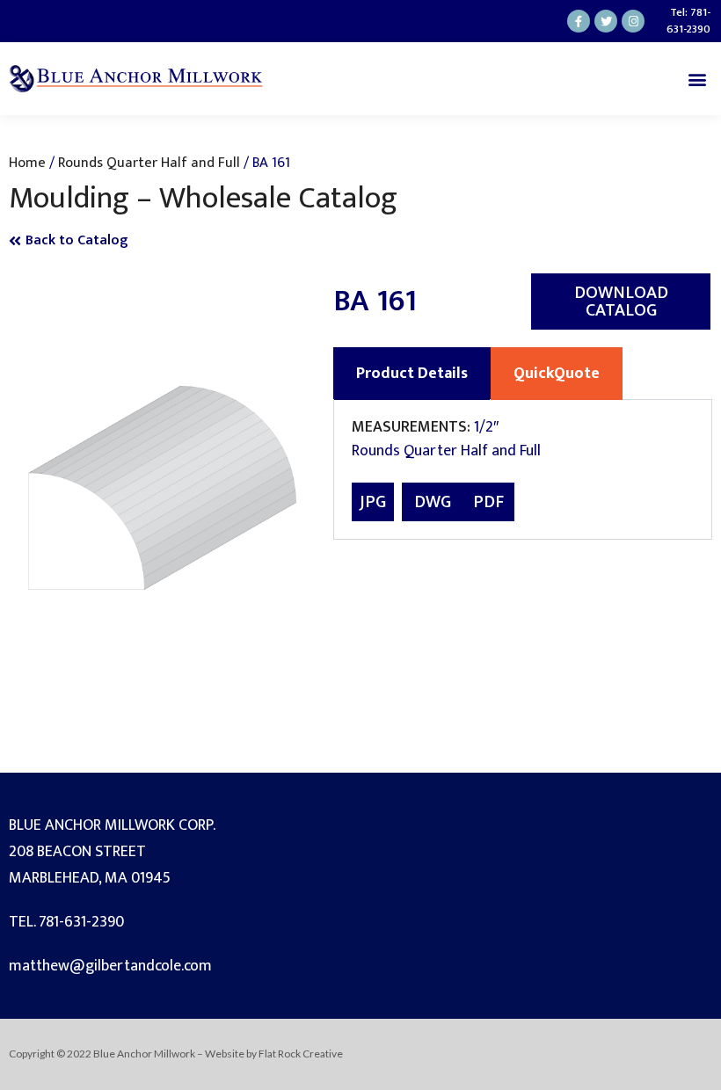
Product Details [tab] (412, 373)
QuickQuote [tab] (556, 373)
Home (27, 162)
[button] (697, 78)
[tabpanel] (522, 470)
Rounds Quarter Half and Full (149, 162)
